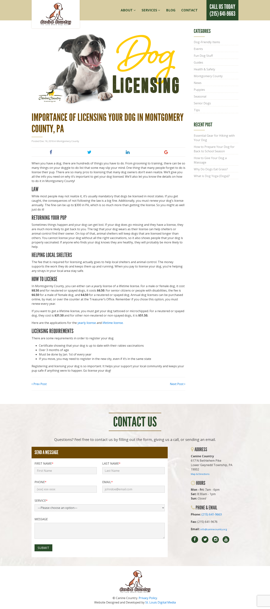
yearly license (87, 323)
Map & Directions (200, 474)
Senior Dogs (202, 103)
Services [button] (150, 10)
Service (41, 501)
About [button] (127, 10)
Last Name (111, 463)
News (197, 83)
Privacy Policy (148, 598)
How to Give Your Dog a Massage (210, 160)
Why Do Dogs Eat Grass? (211, 169)
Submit (43, 548)
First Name (44, 463)
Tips (197, 110)
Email (107, 482)
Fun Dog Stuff (203, 56)
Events (198, 49)
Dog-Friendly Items (207, 42)
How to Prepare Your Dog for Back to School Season (214, 149)
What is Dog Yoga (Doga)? (212, 176)
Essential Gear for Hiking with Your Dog (214, 138)
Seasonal (200, 96)
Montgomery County (68, 141)
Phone (40, 482)
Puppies (199, 90)
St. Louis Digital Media (160, 602)
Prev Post (40, 384)
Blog (170, 10)
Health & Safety (204, 69)
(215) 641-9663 (211, 514)
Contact (189, 10)
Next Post (177, 384)
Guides (198, 62)
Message (41, 519)
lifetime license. (113, 323)
